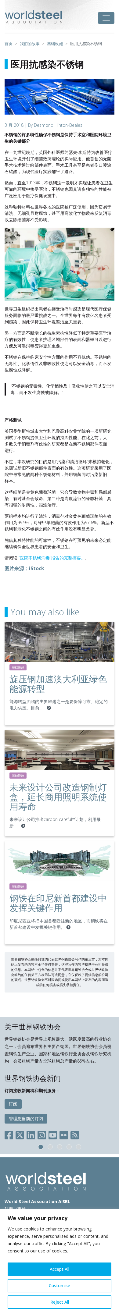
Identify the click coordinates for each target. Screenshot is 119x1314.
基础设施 (18, 667)
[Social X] (20, 1133)
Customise (59, 1285)
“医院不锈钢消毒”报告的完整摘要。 (52, 558)
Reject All (59, 1302)
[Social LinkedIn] (31, 1133)
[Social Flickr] (64, 1133)
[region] (59, 1261)
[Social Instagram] (42, 1133)
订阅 (13, 1104)
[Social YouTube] (53, 1133)
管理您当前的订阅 (26, 1118)
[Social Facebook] (10, 1133)
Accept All (59, 1269)
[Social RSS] (74, 1133)
